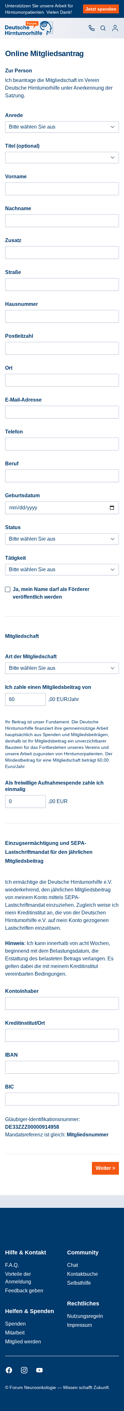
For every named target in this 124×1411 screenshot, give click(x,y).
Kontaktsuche (82, 1274)
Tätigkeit (15, 558)
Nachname (18, 208)
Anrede (14, 115)
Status (13, 527)
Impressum (79, 1325)
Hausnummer (21, 304)
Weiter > (105, 1168)
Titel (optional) (22, 146)
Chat (72, 1265)
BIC (9, 1087)
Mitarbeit (14, 1332)
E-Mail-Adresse (23, 400)
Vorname (16, 176)
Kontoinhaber (21, 991)
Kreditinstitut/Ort (25, 1023)
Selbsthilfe (79, 1283)
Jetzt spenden (101, 8)
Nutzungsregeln (85, 1316)
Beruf (11, 463)
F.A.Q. (12, 1265)
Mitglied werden (23, 1341)
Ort (8, 368)
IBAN (11, 1055)
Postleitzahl (19, 336)
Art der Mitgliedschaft (31, 656)
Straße (13, 272)
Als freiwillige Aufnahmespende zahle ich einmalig (54, 786)
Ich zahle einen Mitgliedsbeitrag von (48, 687)
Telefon (14, 431)
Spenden (15, 1323)
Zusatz (13, 240)
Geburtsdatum (22, 495)
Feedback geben (24, 1290)
